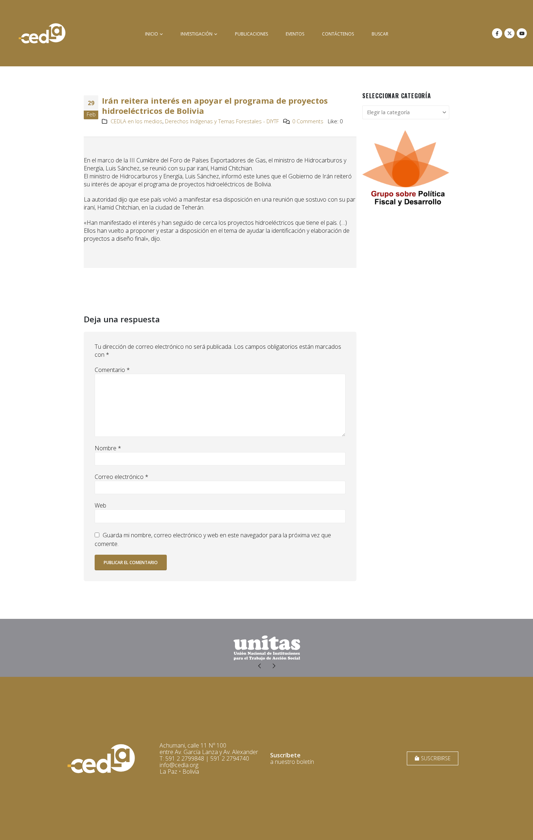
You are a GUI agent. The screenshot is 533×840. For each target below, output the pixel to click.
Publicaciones (251, 34)
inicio (151, 34)
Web (100, 505)
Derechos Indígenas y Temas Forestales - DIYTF (222, 121)
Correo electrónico (121, 477)
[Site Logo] (42, 33)
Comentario (112, 370)
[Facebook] (497, 33)
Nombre (108, 448)
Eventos (295, 34)
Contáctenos (338, 34)
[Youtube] (522, 33)
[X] (509, 33)
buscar (380, 34)
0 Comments (307, 121)
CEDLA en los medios (136, 121)
